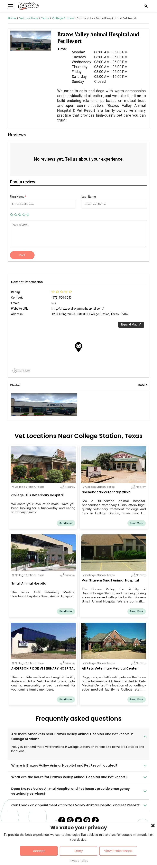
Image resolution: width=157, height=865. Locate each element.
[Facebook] (61, 820)
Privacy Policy (78, 861)
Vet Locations (28, 18)
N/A (54, 303)
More (143, 385)
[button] (78, 347)
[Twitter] (78, 820)
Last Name (89, 196)
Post (22, 255)
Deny (78, 850)
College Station (63, 18)
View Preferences (118, 850)
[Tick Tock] (95, 820)
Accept (39, 850)
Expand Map (129, 324)
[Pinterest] (86, 820)
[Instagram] (70, 820)
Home (12, 18)
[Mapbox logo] (21, 370)
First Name (18, 196)
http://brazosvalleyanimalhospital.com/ (78, 308)
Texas (45, 18)
